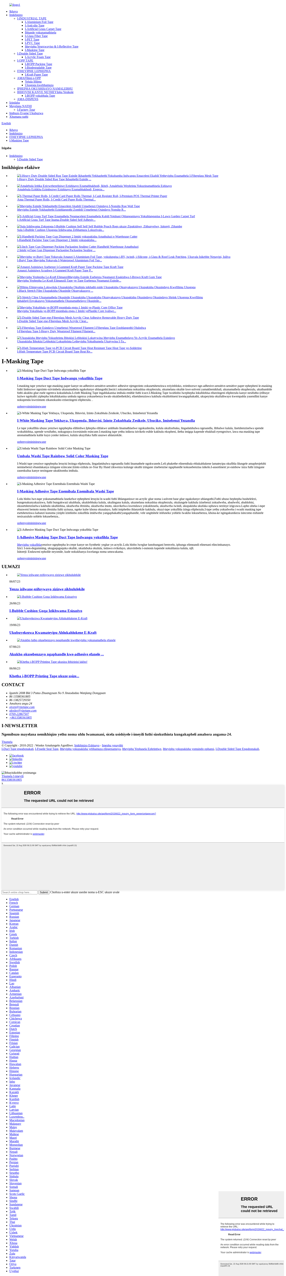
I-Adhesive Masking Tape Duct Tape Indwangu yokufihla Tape (67, 537)
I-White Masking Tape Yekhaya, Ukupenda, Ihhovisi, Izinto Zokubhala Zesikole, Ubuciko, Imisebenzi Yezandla (106, 420)
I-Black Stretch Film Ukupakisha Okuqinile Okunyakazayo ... (55, 290)
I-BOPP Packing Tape (38, 64)
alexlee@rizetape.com (23, 710)
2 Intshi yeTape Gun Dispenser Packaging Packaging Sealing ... (56, 250)
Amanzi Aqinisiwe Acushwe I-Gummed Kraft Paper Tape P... (55, 270)
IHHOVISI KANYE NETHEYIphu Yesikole (45, 92)
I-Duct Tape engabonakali (17, 749)
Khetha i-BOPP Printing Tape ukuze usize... (44, 676)
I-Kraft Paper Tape (36, 74)
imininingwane (37, 406)
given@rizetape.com (22, 707)
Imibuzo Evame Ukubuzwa (26, 113)
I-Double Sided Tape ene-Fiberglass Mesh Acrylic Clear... (52, 321)
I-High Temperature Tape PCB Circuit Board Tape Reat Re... (54, 351)
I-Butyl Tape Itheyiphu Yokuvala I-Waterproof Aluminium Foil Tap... (59, 260)
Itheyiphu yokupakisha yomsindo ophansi (188, 749)
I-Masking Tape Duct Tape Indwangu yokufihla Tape (59, 378)
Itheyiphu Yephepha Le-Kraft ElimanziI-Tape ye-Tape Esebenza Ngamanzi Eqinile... (69, 280)
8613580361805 (12, 779)
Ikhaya (13, 11)
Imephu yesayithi (112, 745)
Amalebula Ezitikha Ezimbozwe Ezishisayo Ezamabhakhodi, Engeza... (60, 189)
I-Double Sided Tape (30, 53)
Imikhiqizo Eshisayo (86, 745)
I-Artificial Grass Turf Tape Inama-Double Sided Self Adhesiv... (56, 219)
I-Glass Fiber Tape (36, 36)
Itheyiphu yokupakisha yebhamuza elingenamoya (90, 749)
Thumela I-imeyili (13, 776)
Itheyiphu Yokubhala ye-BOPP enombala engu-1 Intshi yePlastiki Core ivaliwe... (66, 311)
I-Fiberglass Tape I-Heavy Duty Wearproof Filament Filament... (56, 331)
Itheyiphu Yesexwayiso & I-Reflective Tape (51, 46)
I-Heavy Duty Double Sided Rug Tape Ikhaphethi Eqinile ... (54, 179)
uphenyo (22, 406)
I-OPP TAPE (25, 60)
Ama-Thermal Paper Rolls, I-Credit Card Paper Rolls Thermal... (56, 199)
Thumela (7, 742)
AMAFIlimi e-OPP (29, 78)
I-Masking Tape (34, 50)
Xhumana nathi (18, 116)
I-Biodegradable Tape (38, 67)
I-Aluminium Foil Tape (39, 22)
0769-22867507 (19, 714)
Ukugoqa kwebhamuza (39, 85)
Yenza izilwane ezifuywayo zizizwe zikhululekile (47, 589)
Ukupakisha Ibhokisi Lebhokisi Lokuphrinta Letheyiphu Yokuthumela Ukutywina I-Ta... (71, 341)
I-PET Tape (32, 39)
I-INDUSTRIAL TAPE (31, 18)
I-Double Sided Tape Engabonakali (237, 749)
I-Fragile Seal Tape (46, 749)
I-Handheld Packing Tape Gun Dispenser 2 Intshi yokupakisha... (57, 240)
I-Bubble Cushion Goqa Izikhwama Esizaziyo (45, 611)
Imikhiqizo (16, 15)
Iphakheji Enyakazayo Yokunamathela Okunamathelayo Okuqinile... (59, 300)
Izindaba (14, 102)
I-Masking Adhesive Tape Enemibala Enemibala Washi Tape (65, 491)
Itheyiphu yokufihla (29, 544)
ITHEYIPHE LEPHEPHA (34, 71)
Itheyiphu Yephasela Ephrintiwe (141, 749)
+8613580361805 (20, 717)
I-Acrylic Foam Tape (38, 57)
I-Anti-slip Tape (34, 25)
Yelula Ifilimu (33, 81)
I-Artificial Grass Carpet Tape (43, 29)
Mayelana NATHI (20, 106)
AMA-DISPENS (27, 99)
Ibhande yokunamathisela (40, 32)
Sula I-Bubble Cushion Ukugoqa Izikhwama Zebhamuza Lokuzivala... (60, 230)
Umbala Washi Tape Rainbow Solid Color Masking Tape (62, 456)
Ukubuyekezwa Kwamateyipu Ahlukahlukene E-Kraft (53, 632)
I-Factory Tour (26, 109)
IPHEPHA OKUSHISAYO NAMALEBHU (45, 88)
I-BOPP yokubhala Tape (40, 95)
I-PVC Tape (32, 43)
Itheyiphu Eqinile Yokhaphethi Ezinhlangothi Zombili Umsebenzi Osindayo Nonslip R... (71, 209)
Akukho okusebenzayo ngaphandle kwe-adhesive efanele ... (56, 654)
